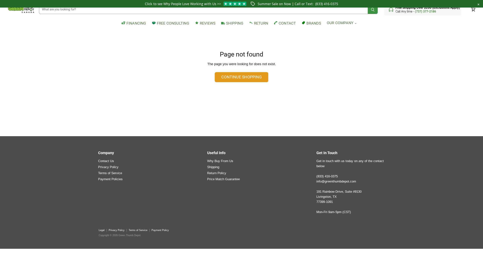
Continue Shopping (241, 77)
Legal (102, 230)
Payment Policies (110, 179)
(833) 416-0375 (326, 4)
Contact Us (106, 161)
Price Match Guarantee (223, 179)
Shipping (213, 167)
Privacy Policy (108, 167)
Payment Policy (160, 230)
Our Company (340, 23)
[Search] (373, 9)
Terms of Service (110, 173)
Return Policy (216, 173)
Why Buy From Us (220, 161)
